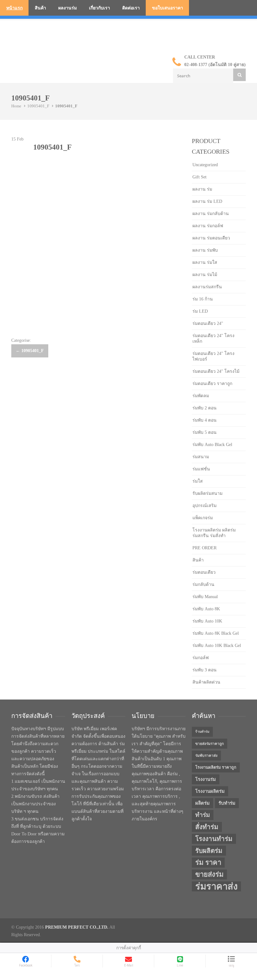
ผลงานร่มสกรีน (207, 287)
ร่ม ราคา (208, 862)
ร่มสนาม (200, 456)
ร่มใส (197, 481)
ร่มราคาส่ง (216, 886)
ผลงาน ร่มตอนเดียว (211, 238)
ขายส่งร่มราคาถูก (209, 743)
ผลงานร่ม (67, 8)
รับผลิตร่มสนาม (207, 493)
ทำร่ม (202, 815)
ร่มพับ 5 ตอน (204, 432)
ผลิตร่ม (202, 803)
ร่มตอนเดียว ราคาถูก (212, 383)
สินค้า (40, 8)
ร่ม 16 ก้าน (202, 299)
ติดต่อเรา (131, 8)
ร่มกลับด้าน (203, 584)
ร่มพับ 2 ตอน (204, 408)
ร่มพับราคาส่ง (206, 755)
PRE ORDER (204, 548)
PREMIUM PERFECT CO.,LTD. (76, 927)
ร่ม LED (200, 311)
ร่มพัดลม (200, 395)
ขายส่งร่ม (209, 874)
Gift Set (199, 177)
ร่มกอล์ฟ (200, 657)
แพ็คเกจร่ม (202, 517)
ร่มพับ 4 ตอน (204, 420)
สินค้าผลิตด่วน (206, 682)
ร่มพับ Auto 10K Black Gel (216, 645)
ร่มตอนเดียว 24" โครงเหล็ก (213, 338)
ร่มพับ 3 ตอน (204, 670)
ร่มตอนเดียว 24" (207, 323)
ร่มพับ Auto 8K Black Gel (215, 633)
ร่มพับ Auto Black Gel (212, 444)
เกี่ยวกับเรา (99, 8)
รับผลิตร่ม (209, 850)
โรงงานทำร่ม (214, 838)
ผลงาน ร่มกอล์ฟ (207, 225)
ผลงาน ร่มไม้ (204, 274)
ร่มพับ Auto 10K (207, 621)
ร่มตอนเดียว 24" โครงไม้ (215, 371)
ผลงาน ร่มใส (204, 262)
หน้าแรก (14, 8)
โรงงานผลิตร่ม (210, 791)
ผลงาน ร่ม (202, 189)
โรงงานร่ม (205, 779)
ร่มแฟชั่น (201, 469)
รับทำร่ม (226, 803)
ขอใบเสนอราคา (167, 8)
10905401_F (38, 106)
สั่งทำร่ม (206, 826)
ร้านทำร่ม (202, 731)
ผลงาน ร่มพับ (205, 250)
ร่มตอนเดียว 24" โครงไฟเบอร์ (213, 356)
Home (16, 106)
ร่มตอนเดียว (204, 572)
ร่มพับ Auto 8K (206, 609)
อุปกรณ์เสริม (204, 505)
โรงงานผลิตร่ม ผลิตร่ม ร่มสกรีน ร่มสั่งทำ (214, 533)
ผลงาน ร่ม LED (207, 201)
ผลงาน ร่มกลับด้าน (210, 213)
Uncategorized (205, 164)
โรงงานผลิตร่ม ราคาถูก (215, 767)
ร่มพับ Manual (205, 596)
